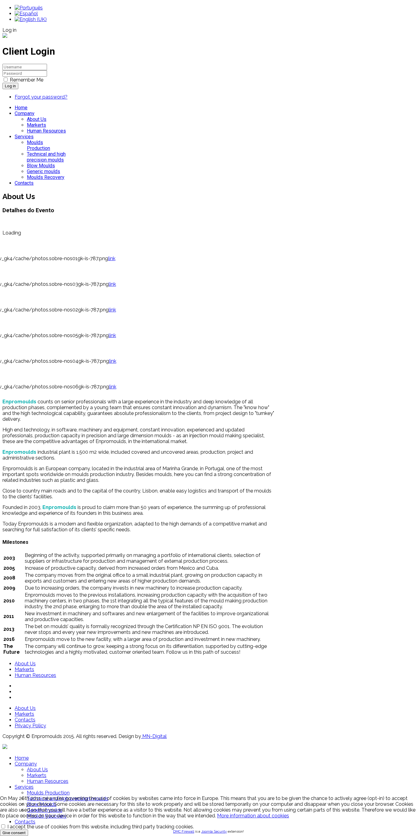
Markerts (36, 125)
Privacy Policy (30, 726)
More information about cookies (253, 816)
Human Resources (46, 131)
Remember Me (26, 80)
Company (24, 113)
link (111, 258)
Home (21, 108)
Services (24, 137)
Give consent (14, 833)
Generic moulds (43, 171)
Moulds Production (38, 145)
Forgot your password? (41, 97)
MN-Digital (154, 736)
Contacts (24, 183)
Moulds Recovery (45, 177)
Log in (10, 86)
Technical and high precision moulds (46, 157)
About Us (36, 119)
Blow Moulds (41, 166)
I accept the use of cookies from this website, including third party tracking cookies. (100, 827)
